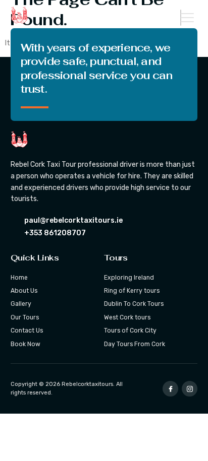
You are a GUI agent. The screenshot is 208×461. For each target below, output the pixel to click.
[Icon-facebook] (170, 389)
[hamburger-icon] (180, 18)
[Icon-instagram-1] (189, 389)
